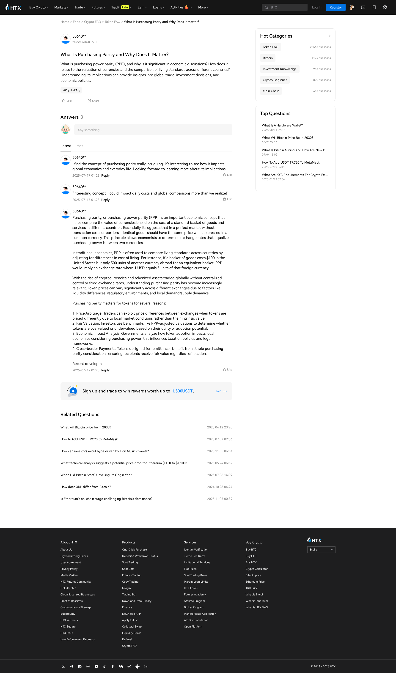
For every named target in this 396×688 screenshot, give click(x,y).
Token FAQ (270, 47)
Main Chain (271, 91)
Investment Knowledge (280, 69)
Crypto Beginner (275, 80)
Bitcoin (268, 58)
